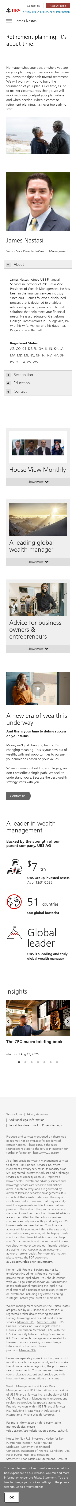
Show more (38, 483)
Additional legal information (27, 1120)
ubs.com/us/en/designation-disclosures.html (39, 1430)
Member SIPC (25, 1322)
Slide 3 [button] (32, 1062)
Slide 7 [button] (57, 1062)
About (19, 264)
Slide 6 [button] (51, 1062)
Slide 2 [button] (25, 1062)
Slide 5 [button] (44, 1062)
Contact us (33, 5)
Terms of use (14, 1114)
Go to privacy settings (29, 1487)
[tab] (19, 1062)
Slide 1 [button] (19, 1062)
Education (22, 383)
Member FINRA (46, 1322)
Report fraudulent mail (23, 1125)
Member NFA (27, 1350)
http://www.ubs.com (46, 1153)
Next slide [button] (64, 1022)
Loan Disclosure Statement (38, 1459)
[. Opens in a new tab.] (13, 10)
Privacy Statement (45, 1477)
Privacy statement (38, 1114)
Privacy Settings (52, 1125)
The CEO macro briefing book (34, 1041)
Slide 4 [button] (38, 1062)
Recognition (23, 374)
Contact (20, 391)
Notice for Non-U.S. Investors (24, 1438)
